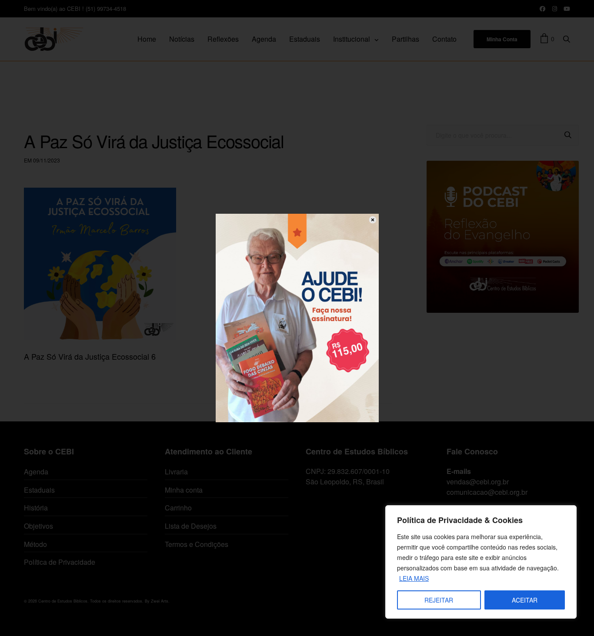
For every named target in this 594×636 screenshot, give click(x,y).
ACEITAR (524, 600)
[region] (481, 562)
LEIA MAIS (414, 578)
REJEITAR (438, 600)
